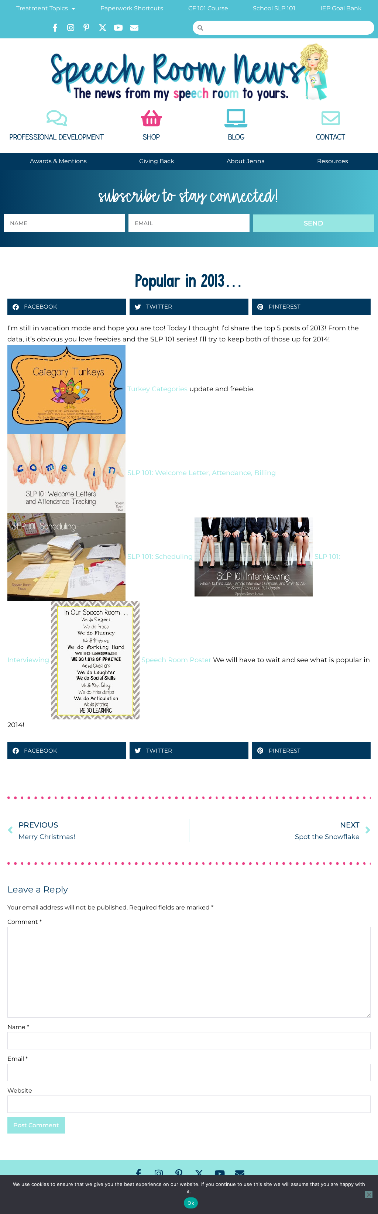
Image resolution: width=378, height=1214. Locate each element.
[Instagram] (71, 28)
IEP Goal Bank (341, 8)
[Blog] (236, 118)
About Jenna (246, 161)
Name (18, 1027)
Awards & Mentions (58, 161)
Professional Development (57, 137)
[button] (66, 307)
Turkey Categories (157, 389)
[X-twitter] (103, 28)
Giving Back (156, 161)
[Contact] (331, 118)
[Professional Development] (57, 118)
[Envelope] (134, 28)
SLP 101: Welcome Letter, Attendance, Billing (201, 472)
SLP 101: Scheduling (160, 556)
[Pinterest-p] (87, 28)
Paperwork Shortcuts (131, 8)
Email (17, 1058)
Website (19, 1090)
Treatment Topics (42, 8)
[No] (368, 1194)
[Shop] (151, 118)
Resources (332, 161)
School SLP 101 (274, 8)
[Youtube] (118, 28)
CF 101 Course (208, 8)
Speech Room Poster (176, 660)
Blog (236, 137)
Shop (151, 137)
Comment (24, 921)
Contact (331, 137)
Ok (191, 1203)
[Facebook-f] (55, 28)
